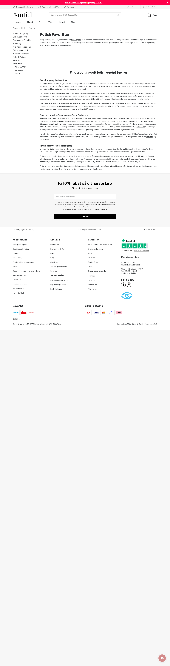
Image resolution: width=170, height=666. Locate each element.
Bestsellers (19, 70)
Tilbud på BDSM (20, 67)
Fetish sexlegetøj (20, 33)
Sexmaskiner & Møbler (22, 40)
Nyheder (18, 74)
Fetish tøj (17, 43)
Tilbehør (16, 60)
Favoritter (18, 63)
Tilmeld (85, 216)
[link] (15, 28)
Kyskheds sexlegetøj (22, 47)
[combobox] (83, 14)
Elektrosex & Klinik (20, 50)
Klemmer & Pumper (21, 53)
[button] (167, 2)
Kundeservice (134, 7)
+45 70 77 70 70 (150, 7)
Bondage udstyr (20, 37)
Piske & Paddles (19, 57)
